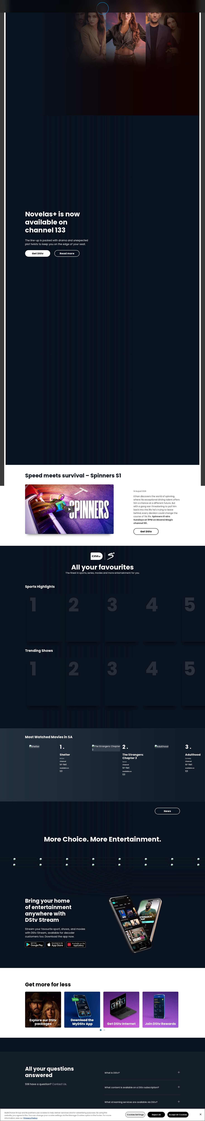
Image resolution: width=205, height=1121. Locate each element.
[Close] (200, 1114)
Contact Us (59, 1084)
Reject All (156, 1114)
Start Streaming (43, 243)
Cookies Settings (135, 1114)
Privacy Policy (30, 1118)
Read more (74, 243)
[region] (102, 1115)
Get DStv (146, 531)
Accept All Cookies (178, 1114)
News (167, 811)
